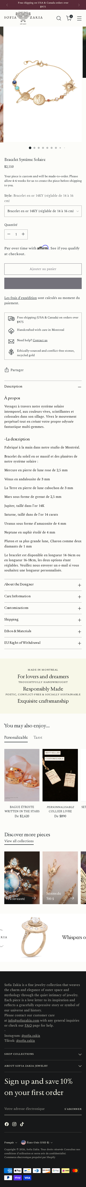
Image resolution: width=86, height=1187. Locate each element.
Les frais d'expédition (20, 298)
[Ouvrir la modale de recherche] (59, 18)
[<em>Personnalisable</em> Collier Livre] (60, 775)
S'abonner (73, 1109)
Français (9, 1142)
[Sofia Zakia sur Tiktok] (22, 1125)
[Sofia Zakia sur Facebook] (7, 1125)
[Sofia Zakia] (23, 18)
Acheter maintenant (43, 283)
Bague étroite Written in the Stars (22, 809)
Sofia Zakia (33, 1149)
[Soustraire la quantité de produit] (9, 234)
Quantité (10, 225)
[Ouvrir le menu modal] (79, 18)
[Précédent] (7, 5)
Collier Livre (60, 809)
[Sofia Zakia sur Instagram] (15, 1125)
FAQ (28, 1025)
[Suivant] (79, 5)
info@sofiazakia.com (23, 1020)
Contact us (40, 340)
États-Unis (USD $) (38, 1142)
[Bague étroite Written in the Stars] (21, 775)
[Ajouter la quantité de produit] (23, 234)
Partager (17, 370)
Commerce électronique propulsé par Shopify (29, 1157)
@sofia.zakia (31, 1035)
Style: (38, 198)
